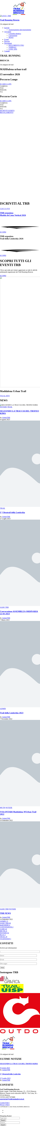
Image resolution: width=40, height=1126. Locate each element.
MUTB (2, 808)
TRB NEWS (5, 913)
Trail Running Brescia (9, 20)
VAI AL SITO (5, 396)
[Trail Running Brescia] (5, 16)
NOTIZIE (3, 407)
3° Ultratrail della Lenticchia (12, 512)
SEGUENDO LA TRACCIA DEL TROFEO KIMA (19, 1064)
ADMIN (3, 709)
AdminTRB (6, 417)
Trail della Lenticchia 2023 (11, 713)
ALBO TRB (4, 607)
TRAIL (9, 407)
